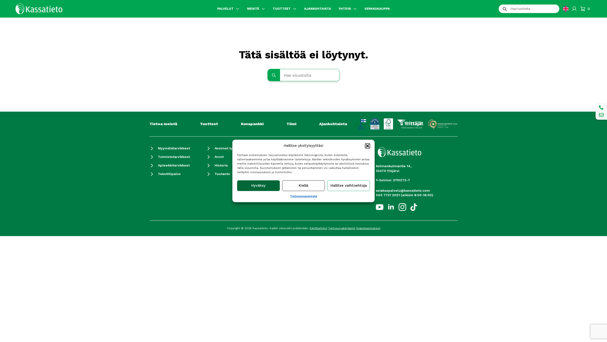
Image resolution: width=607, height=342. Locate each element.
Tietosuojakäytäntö (341, 228)
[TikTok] (414, 207)
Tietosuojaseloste (303, 196)
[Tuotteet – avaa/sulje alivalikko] (295, 9)
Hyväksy (258, 186)
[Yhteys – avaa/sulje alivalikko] (355, 9)
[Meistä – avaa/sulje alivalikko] (263, 9)
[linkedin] (391, 207)
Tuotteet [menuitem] (282, 8)
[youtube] (379, 207)
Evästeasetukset (368, 228)
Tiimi (291, 124)
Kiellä (303, 186)
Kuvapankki (252, 124)
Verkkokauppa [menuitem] (377, 8)
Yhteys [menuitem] (345, 8)
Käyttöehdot (318, 228)
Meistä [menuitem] (253, 8)
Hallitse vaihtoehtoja (349, 186)
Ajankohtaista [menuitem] (317, 8)
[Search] (274, 75)
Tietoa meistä (163, 124)
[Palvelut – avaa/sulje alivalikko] (237, 9)
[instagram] (402, 207)
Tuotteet (209, 124)
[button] (367, 145)
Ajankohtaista (333, 124)
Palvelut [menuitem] (225, 8)
